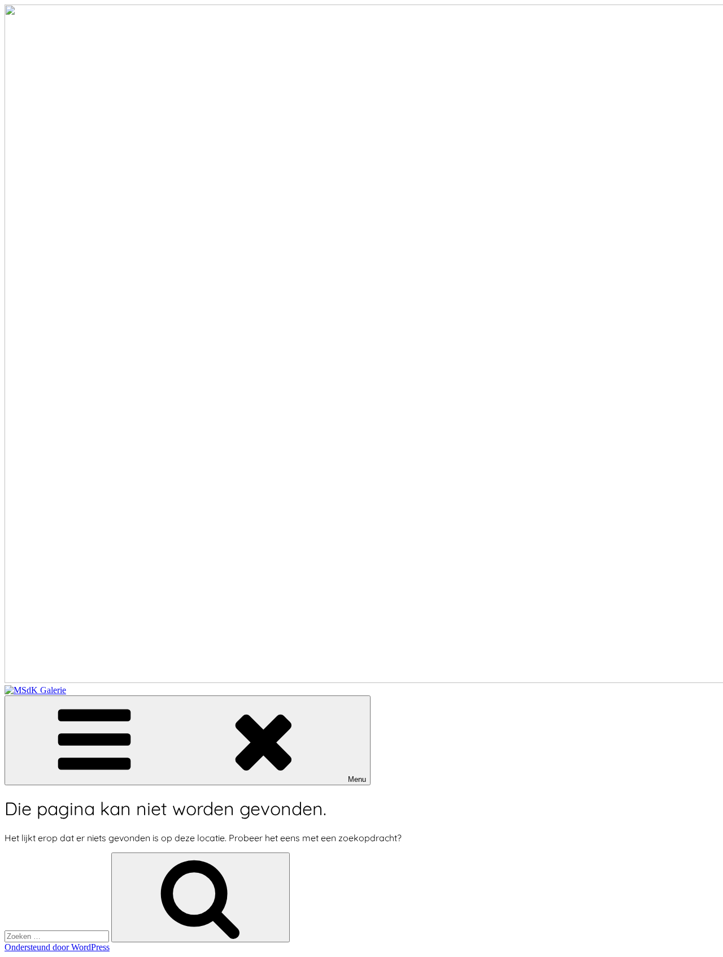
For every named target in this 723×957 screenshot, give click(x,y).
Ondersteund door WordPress (57, 947)
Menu (357, 779)
